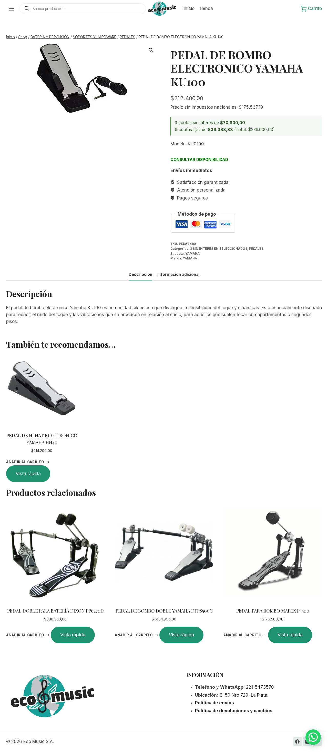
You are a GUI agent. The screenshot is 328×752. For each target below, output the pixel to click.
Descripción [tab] (140, 274)
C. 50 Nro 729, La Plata (243, 695)
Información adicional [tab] (178, 274)
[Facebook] (297, 741)
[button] (151, 50)
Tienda (206, 8)
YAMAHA (193, 253)
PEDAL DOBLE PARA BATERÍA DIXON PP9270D (55, 611)
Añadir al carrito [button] (25, 462)
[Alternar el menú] (11, 8)
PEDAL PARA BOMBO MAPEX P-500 (272, 611)
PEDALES (256, 248)
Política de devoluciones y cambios (233, 710)
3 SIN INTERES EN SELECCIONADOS (218, 248)
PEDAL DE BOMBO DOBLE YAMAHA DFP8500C (164, 611)
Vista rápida (28, 473)
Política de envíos (214, 702)
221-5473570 (260, 687)
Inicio (189, 8)
